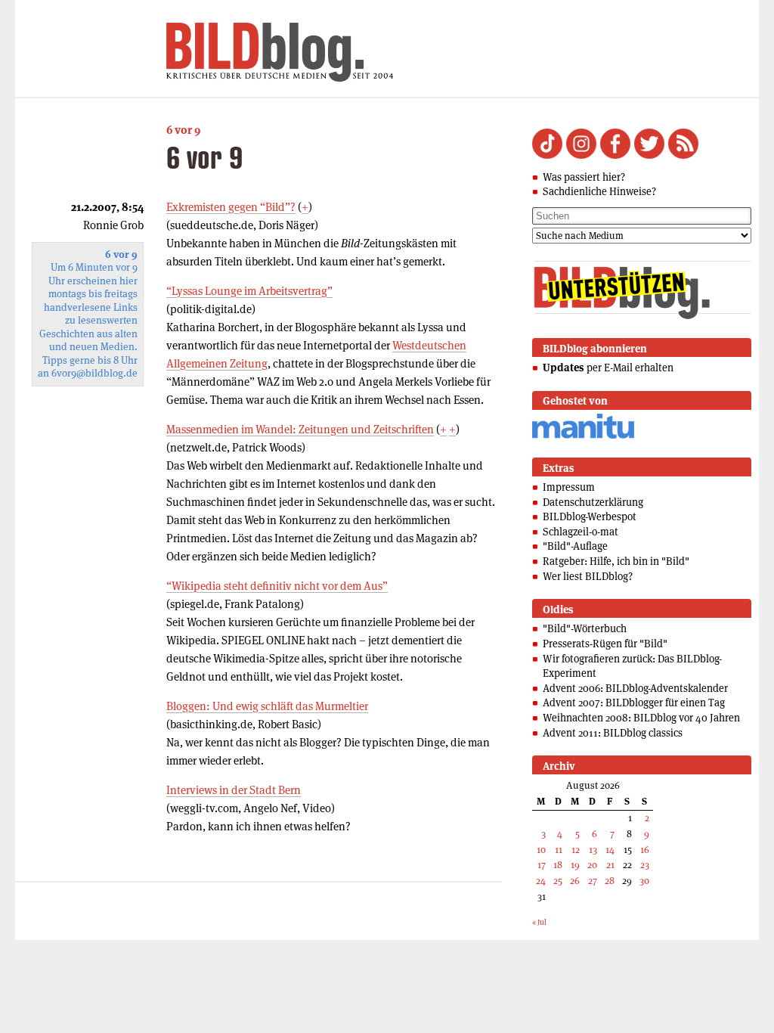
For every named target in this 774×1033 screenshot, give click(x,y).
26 (575, 880)
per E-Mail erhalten (608, 367)
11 (558, 849)
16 (644, 849)
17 (541, 864)
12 (575, 849)
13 (593, 849)
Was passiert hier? (584, 177)
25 (557, 880)
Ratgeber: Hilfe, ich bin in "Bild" (616, 561)
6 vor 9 (183, 130)
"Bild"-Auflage (575, 546)
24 (541, 880)
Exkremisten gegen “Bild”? (231, 207)
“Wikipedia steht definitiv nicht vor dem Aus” (277, 586)
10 (541, 849)
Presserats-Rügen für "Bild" (605, 643)
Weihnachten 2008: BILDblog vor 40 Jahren (641, 717)
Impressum (569, 487)
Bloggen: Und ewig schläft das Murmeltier (267, 706)
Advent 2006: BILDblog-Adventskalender (635, 688)
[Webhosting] (583, 436)
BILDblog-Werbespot (589, 516)
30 (644, 880)
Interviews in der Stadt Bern (233, 790)
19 (575, 864)
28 (610, 880)
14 (610, 849)
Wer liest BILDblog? (588, 576)
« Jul (539, 922)
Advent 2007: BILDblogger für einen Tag (634, 702)
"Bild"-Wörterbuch (585, 628)
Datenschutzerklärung (593, 502)
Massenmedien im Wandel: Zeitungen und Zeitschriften (300, 429)
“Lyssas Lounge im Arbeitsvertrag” (249, 291)
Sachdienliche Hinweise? (599, 191)
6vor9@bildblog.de (94, 373)
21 (610, 864)
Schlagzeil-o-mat (580, 531)
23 (644, 864)
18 (557, 864)
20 (592, 864)
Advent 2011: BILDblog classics (613, 733)
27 (592, 880)
